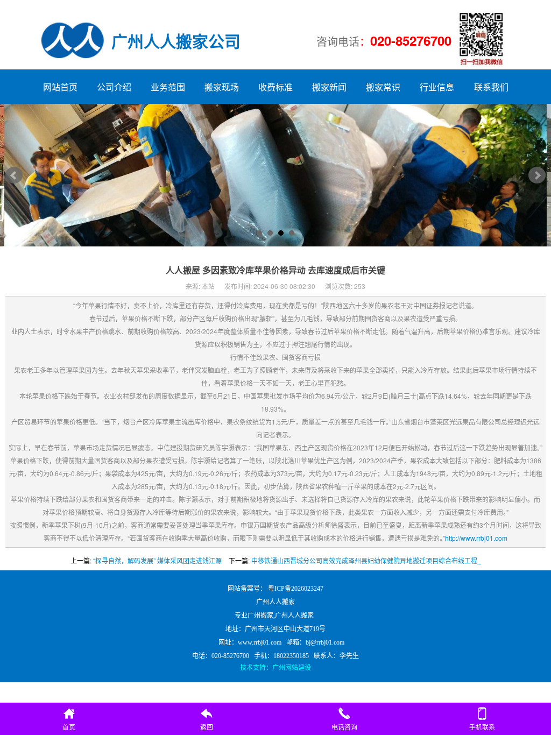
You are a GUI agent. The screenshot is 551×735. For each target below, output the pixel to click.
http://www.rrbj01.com (476, 537)
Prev (14, 175)
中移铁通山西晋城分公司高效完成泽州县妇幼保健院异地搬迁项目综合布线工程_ (366, 560)
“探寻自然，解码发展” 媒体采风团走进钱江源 (157, 560)
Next (537, 175)
